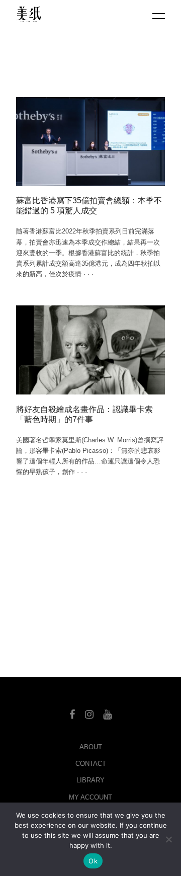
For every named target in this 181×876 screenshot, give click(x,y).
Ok (93, 861)
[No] (168, 839)
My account (90, 797)
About (90, 747)
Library (90, 780)
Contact (90, 763)
